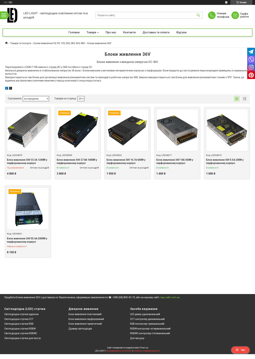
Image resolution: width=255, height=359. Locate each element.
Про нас (111, 32)
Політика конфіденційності (146, 351)
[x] (10, 88)
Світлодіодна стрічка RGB (18, 323)
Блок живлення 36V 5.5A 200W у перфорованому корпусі (225, 161)
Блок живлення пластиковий (85, 314)
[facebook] (6, 88)
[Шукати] (198, 15)
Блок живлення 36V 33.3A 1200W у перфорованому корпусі (27, 161)
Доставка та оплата (156, 32)
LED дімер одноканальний (145, 314)
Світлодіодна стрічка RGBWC (20, 333)
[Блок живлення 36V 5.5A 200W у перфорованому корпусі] (227, 130)
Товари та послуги (20, 43)
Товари (91, 32)
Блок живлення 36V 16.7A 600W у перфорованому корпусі (126, 161)
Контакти (129, 32)
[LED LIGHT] (12, 15)
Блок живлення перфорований (86, 319)
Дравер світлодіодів (80, 328)
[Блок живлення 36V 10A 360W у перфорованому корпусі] (177, 130)
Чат (243, 350)
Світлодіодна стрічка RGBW (20, 328)
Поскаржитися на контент (119, 351)
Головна (74, 32)
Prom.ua (144, 347)
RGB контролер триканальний (147, 323)
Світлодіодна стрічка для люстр (22, 338)
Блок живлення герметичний (85, 323)
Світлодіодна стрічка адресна (21, 314)
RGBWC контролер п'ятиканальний (150, 333)
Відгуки (181, 32)
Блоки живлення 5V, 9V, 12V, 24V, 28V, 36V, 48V (59, 43)
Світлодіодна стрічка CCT (18, 319)
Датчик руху (137, 338)
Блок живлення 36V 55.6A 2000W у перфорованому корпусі (27, 240)
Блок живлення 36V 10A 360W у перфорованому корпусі (174, 161)
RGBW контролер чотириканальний (150, 328)
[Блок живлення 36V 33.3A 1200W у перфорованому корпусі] (28, 130)
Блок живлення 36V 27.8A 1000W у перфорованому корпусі (77, 161)
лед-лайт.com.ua (170, 297)
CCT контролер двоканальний (147, 319)
